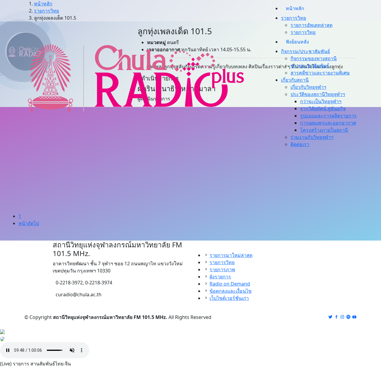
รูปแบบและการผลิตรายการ (328, 115)
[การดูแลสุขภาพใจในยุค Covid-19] (236, 211)
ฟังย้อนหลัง (297, 41)
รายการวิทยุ (303, 32)
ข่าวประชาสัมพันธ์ (310, 65)
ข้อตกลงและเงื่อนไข (231, 291)
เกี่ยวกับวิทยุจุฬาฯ (308, 87)
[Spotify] (348, 317)
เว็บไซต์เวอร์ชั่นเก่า (229, 298)
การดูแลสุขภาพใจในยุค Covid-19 (231, 250)
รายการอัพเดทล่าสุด (311, 25)
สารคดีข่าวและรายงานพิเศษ (320, 72)
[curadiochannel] (354, 317)
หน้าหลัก (295, 8)
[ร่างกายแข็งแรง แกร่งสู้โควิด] (54, 211)
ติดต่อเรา (300, 144)
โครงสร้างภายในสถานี (324, 130)
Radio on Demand (230, 283)
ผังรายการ (220, 276)
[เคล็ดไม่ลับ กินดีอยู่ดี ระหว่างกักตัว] (145, 211)
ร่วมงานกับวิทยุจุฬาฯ (312, 137)
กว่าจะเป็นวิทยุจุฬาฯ (320, 101)
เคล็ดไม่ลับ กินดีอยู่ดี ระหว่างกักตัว (134, 250)
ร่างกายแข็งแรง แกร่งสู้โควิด (52, 250)
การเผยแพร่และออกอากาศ (328, 123)
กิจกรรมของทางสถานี (314, 58)
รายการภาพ (222, 269)
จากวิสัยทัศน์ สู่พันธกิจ (323, 108)
